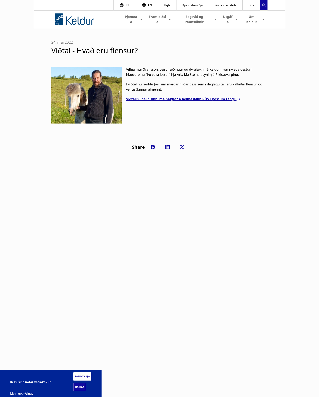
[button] (263, 6)
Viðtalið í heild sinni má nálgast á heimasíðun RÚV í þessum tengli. (181, 99)
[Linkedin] (167, 147)
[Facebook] (153, 147)
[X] (182, 147)
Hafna (79, 387)
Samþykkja (82, 376)
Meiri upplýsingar (22, 393)
